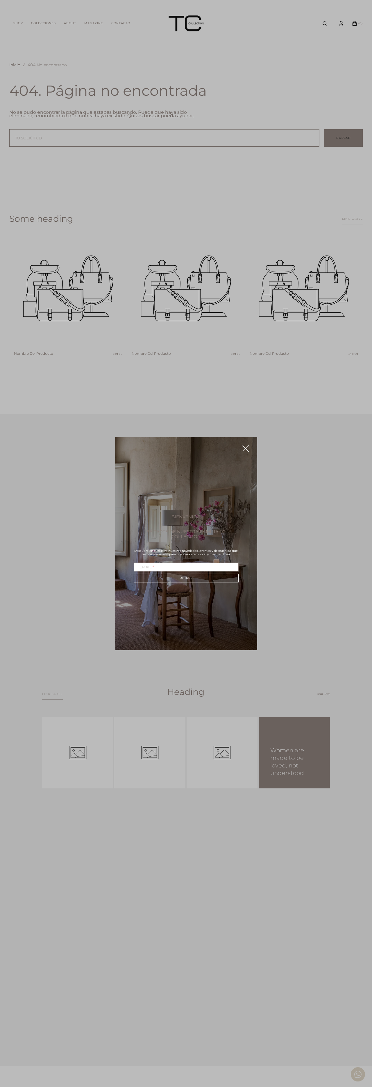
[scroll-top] (358, 1051)
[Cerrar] (245, 448)
